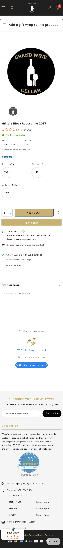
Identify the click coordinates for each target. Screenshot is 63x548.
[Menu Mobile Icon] (3, 8)
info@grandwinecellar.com (22, 521)
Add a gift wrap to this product (33, 24)
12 (37, 172)
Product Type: (9, 144)
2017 (6, 193)
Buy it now (31, 223)
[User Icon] (50, 7)
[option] (31, 71)
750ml (7, 172)
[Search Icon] (15, 7)
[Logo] (32, 7)
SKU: (4, 140)
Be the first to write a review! (31, 365)
